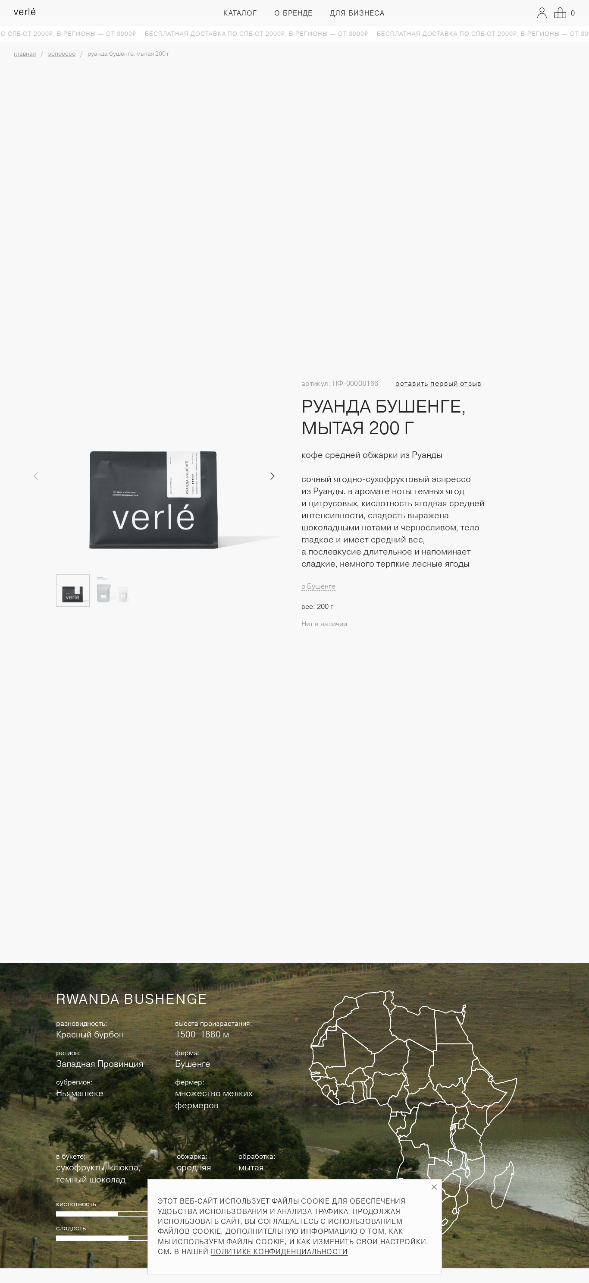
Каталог (240, 13)
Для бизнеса (357, 13)
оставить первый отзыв (438, 383)
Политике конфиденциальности (279, 1251)
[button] (273, 476)
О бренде (293, 13)
